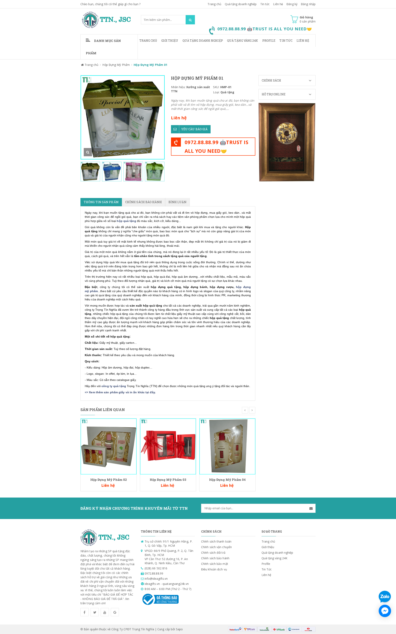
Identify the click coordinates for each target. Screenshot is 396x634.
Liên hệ (303, 41)
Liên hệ (278, 4)
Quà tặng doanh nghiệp (241, 4)
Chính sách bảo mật (214, 564)
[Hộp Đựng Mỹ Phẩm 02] (109, 446)
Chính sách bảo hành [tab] (143, 202)
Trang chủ (214, 4)
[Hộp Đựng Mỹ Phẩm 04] (227, 446)
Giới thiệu (169, 41)
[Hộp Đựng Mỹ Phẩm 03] (168, 446)
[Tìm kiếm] (190, 19)
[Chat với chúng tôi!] (385, 611)
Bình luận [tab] (177, 202)
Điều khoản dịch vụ (214, 569)
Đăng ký (291, 4)
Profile (269, 41)
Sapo (179, 629)
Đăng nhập (308, 4)
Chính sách (271, 80)
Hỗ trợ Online (273, 94)
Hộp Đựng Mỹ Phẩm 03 (168, 480)
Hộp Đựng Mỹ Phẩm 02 (108, 480)
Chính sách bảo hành (215, 558)
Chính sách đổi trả (213, 553)
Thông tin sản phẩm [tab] (101, 202)
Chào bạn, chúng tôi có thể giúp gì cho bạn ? (110, 4)
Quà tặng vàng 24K (242, 41)
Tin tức (265, 4)
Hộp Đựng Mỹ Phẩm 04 (227, 480)
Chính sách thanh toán (216, 541)
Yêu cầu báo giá (194, 129)
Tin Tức (285, 41)
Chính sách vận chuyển (216, 547)
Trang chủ (148, 41)
